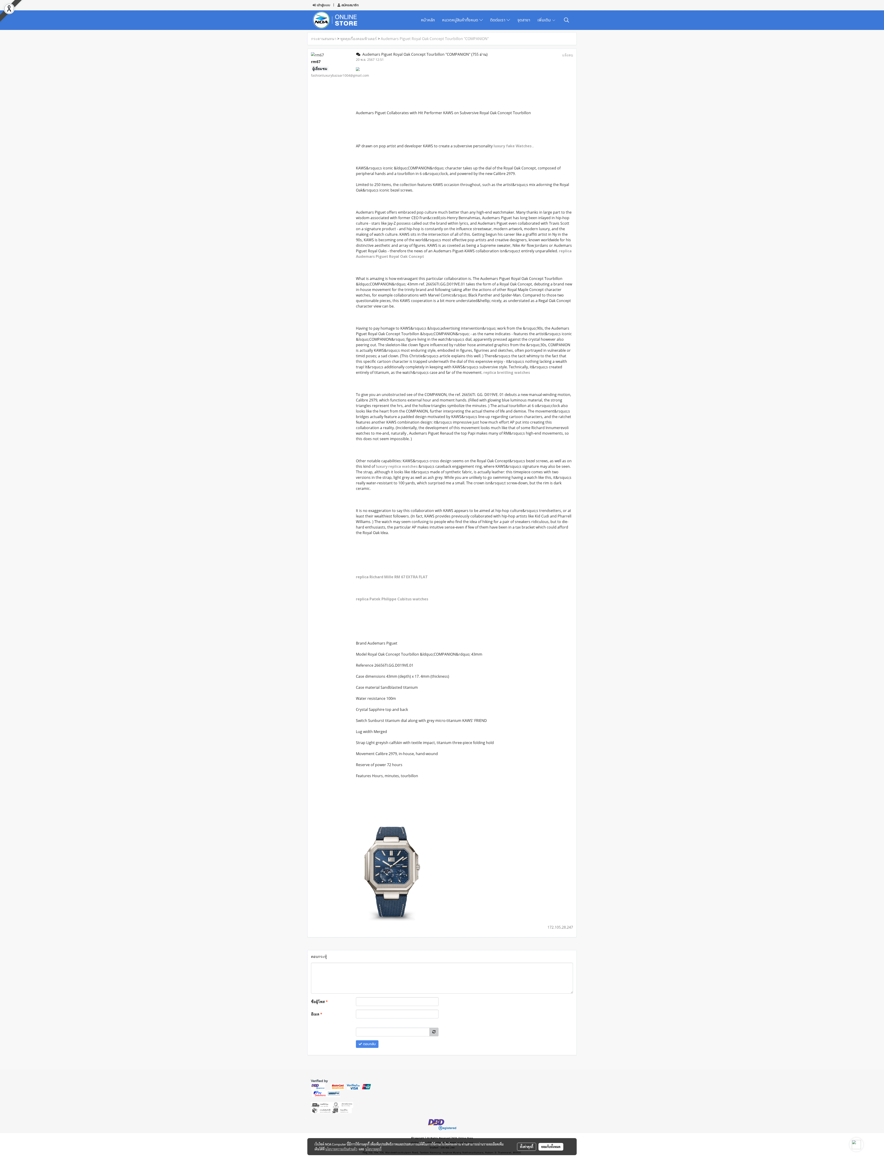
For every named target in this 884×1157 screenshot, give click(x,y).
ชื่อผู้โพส (319, 1001)
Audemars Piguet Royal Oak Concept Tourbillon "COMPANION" (435, 38)
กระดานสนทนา (323, 38)
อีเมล (316, 1014)
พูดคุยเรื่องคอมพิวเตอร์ (358, 38)
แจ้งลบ (567, 55)
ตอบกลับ (369, 1044)
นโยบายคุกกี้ (373, 1149)
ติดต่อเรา (498, 20)
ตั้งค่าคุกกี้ (526, 1147)
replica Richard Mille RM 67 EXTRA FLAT (392, 576)
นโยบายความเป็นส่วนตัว (341, 1149)
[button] (566, 20)
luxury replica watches (397, 466)
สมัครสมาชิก (349, 5)
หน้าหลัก (428, 20)
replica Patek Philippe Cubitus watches (392, 599)
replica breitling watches (506, 372)
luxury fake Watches (513, 145)
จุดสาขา (523, 20)
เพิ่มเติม (544, 20)
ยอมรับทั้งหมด (551, 1147)
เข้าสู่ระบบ (323, 5)
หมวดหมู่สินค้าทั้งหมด (460, 20)
